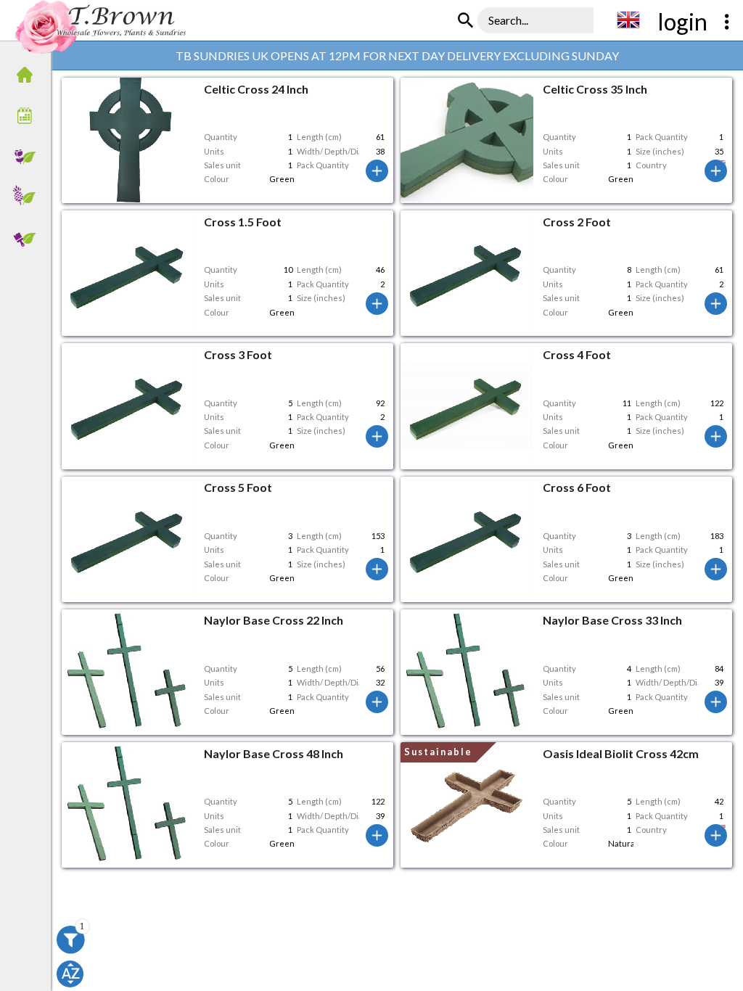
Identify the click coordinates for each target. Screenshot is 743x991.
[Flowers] (29, 157)
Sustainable (438, 751)
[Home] (29, 76)
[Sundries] (29, 238)
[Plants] (29, 198)
